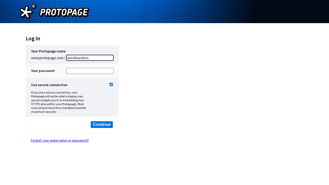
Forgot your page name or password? (60, 140)
